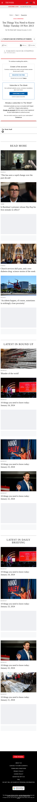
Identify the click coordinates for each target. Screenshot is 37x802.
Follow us (24, 45)
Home (11, 15)
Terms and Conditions (18, 768)
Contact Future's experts (18, 765)
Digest (17, 15)
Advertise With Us (18, 776)
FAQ (18, 779)
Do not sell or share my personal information (18, 782)
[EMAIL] (3, 131)
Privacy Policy (18, 771)
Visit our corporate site (24, 796)
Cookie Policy (18, 774)
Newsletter (33, 45)
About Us (18, 763)
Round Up (24, 15)
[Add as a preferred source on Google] (18, 788)
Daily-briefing (18, 18)
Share (5, 45)
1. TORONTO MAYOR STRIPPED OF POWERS (17, 39)
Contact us (18, 117)
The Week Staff (11, 30)
